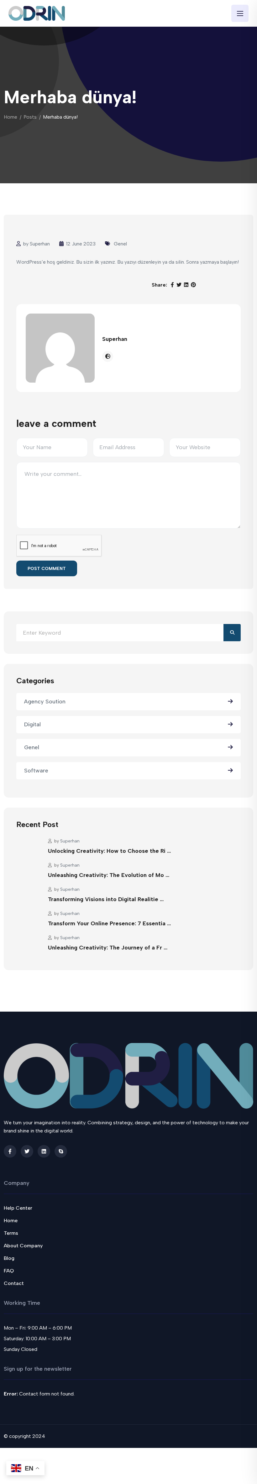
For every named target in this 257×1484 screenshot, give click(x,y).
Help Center (18, 1208)
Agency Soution (45, 701)
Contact (14, 1283)
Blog (9, 1258)
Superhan (40, 244)
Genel (120, 244)
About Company (23, 1246)
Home (10, 117)
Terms (11, 1233)
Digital (32, 724)
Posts (30, 117)
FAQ (9, 1271)
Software (36, 770)
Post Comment (47, 568)
